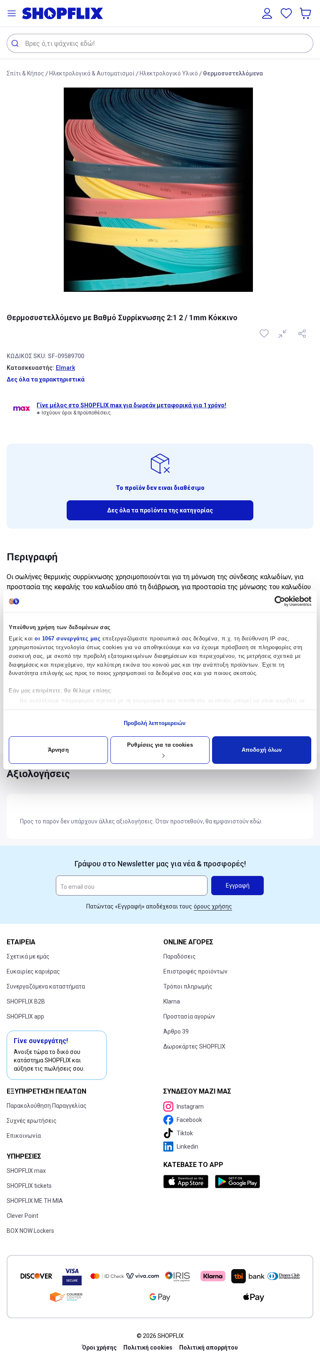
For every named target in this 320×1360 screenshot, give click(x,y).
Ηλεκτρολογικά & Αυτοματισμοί (92, 73)
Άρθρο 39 (176, 1031)
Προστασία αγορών (189, 1016)
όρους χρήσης (213, 906)
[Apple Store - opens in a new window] (187, 1182)
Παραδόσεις (179, 956)
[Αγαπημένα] (286, 13)
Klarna (171, 1001)
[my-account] (267, 13)
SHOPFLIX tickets (29, 1185)
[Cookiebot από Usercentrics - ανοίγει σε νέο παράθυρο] (274, 601)
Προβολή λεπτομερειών (155, 723)
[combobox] (160, 43)
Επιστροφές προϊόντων (195, 971)
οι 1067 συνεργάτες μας (67, 638)
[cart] (306, 13)
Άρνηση (58, 750)
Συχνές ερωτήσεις (32, 1120)
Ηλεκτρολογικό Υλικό (169, 73)
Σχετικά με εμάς (28, 956)
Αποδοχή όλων (262, 750)
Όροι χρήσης (99, 1347)
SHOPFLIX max (26, 1170)
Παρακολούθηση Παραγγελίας (47, 1105)
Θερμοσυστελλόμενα (233, 73)
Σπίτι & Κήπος (25, 73)
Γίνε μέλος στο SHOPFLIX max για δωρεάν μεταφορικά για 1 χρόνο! (131, 405)
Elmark (65, 367)
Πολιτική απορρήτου (208, 1347)
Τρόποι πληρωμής (187, 986)
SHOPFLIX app (25, 1016)
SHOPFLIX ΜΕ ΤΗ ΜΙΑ (35, 1200)
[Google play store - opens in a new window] (237, 1182)
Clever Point (22, 1215)
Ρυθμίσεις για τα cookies (159, 745)
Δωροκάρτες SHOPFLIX (194, 1046)
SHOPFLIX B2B (26, 1001)
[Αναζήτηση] (16, 43)
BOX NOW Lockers (30, 1230)
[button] (12, 13)
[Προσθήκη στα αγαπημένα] (265, 334)
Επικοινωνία (24, 1135)
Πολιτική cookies (147, 1347)
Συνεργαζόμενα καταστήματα (46, 986)
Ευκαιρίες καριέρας (33, 971)
